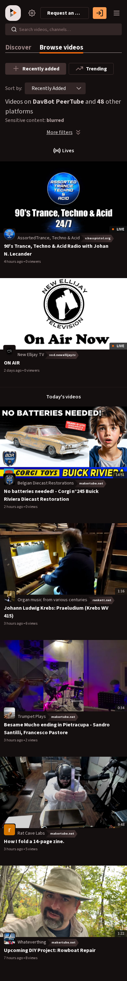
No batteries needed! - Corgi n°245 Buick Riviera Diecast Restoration (51, 495)
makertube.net (91, 483)
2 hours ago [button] (13, 507)
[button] (78, 88)
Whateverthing (32, 942)
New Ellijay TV (31, 354)
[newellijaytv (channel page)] (9, 351)
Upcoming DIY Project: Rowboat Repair (49, 950)
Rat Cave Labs (31, 833)
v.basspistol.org (98, 238)
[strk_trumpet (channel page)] (9, 712)
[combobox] (48, 88)
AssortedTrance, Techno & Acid (49, 238)
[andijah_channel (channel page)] (9, 596)
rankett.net (101, 600)
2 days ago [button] (13, 370)
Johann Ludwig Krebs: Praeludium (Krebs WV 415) (56, 611)
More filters (60, 132)
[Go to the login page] (99, 13)
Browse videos (61, 47)
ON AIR (12, 362)
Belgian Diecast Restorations (46, 483)
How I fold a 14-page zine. (34, 841)
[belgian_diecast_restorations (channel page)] (9, 479)
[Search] (14, 29)
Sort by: (13, 88)
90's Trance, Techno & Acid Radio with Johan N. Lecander (56, 250)
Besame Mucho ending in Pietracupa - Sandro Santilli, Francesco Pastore (57, 728)
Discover (18, 47)
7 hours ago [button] (13, 958)
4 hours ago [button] (13, 261)
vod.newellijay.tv (62, 355)
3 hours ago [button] (13, 623)
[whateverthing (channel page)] (9, 938)
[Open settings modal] (32, 13)
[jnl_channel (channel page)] (9, 234)
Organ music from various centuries (52, 600)
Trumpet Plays (32, 716)
